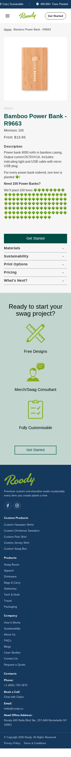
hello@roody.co (13, 708)
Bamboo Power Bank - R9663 (32, 29)
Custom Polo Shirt (15, 536)
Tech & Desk (12, 594)
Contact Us (11, 658)
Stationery (10, 588)
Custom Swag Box (15, 548)
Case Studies (12, 652)
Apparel (9, 570)
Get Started (55, 15)
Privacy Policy (12, 743)
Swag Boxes (11, 564)
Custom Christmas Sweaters (21, 530)
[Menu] (7, 16)
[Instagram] (17, 505)
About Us (9, 634)
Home (7, 29)
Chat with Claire (14, 696)
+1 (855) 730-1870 (15, 685)
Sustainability (12, 628)
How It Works (12, 622)
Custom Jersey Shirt (16, 542)
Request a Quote (14, 664)
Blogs (7, 646)
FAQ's (7, 640)
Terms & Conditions (35, 743)
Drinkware (10, 576)
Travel (8, 600)
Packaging (10, 606)
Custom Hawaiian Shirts (19, 524)
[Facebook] (7, 505)
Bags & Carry (12, 582)
